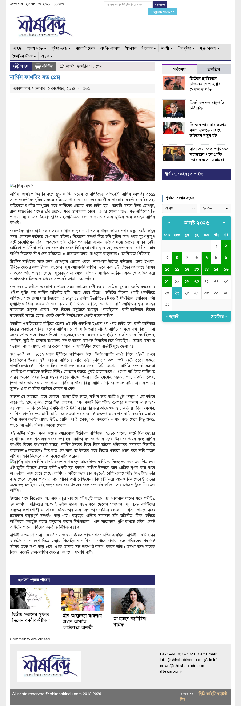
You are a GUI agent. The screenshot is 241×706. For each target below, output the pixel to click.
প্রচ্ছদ (17, 48)
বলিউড (47, 66)
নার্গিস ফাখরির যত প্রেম (35, 77)
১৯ (187, 281)
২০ (196, 281)
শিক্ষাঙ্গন (130, 48)
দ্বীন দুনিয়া (185, 48)
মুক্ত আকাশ (208, 48)
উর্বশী (165, 48)
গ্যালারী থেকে (85, 48)
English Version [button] (162, 12)
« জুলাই (172, 316)
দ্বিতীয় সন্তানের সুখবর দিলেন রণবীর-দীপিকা (31, 617)
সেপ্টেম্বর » (219, 316)
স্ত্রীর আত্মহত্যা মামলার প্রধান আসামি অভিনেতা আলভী (82, 622)
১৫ (216, 269)
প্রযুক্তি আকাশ (109, 48)
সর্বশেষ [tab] (179, 69)
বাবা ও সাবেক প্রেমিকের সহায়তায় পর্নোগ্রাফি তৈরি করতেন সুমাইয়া (209, 154)
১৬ (226, 269)
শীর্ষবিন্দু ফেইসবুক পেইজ (184, 174)
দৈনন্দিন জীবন (23, 56)
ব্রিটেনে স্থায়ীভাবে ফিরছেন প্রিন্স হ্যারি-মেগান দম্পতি (206, 84)
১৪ (206, 269)
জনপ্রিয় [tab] (214, 69)
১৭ (167, 281)
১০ (167, 269)
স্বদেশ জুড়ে (35, 48)
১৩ (196, 269)
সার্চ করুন (160, 4)
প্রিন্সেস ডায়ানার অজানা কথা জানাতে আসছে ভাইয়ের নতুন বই (209, 130)
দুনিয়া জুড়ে (60, 48)
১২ (187, 269)
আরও (45, 56)
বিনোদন (147, 48)
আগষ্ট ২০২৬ (196, 223)
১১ (177, 269)
